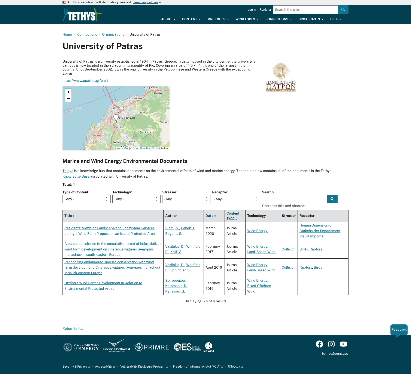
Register (265, 9)
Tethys (68, 171)
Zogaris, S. (173, 234)
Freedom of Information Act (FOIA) (196, 366)
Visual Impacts (311, 236)
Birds (303, 249)
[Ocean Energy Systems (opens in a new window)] (187, 347)
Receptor (219, 192)
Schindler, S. (180, 270)
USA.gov (234, 366)
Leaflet (124, 148)
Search (268, 192)
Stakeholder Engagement (319, 231)
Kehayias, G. (175, 291)
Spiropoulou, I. (177, 280)
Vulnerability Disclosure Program (142, 366)
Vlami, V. (172, 228)
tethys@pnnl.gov (335, 354)
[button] (116, 118)
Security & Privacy (75, 366)
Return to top (73, 329)
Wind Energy (257, 231)
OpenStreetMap (142, 148)
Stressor (169, 192)
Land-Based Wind (261, 252)
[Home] (82, 14)
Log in (252, 9)
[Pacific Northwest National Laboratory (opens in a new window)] (115, 347)
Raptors (316, 249)
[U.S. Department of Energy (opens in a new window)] (81, 347)
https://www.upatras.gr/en (84, 81)
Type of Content (75, 192)
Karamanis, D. (176, 286)
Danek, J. (188, 228)
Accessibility (103, 366)
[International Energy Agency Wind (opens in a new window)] (208, 347)
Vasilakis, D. (175, 246)
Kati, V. (175, 252)
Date (209, 216)
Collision (288, 249)
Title (68, 216)
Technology (121, 192)
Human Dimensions (314, 225)
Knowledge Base (76, 176)
